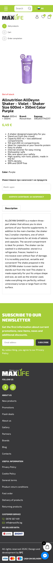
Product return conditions (15, 486)
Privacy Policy (9, 467)
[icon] (5, 387)
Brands (5, 440)
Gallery (5, 427)
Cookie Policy (9, 473)
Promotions (8, 407)
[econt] (19, 534)
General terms (9, 480)
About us (6, 420)
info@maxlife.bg (14, 522)
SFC (21, 552)
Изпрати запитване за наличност (26, 197)
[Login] (37, 17)
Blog (4, 447)
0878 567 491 (13, 519)
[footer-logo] (15, 375)
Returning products (12, 506)
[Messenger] (45, 555)
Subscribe (43, 342)
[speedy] (7, 534)
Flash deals (8, 414)
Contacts (6, 453)
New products (9, 400)
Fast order (7, 493)
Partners (6, 433)
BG (42, 8)
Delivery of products (12, 500)
